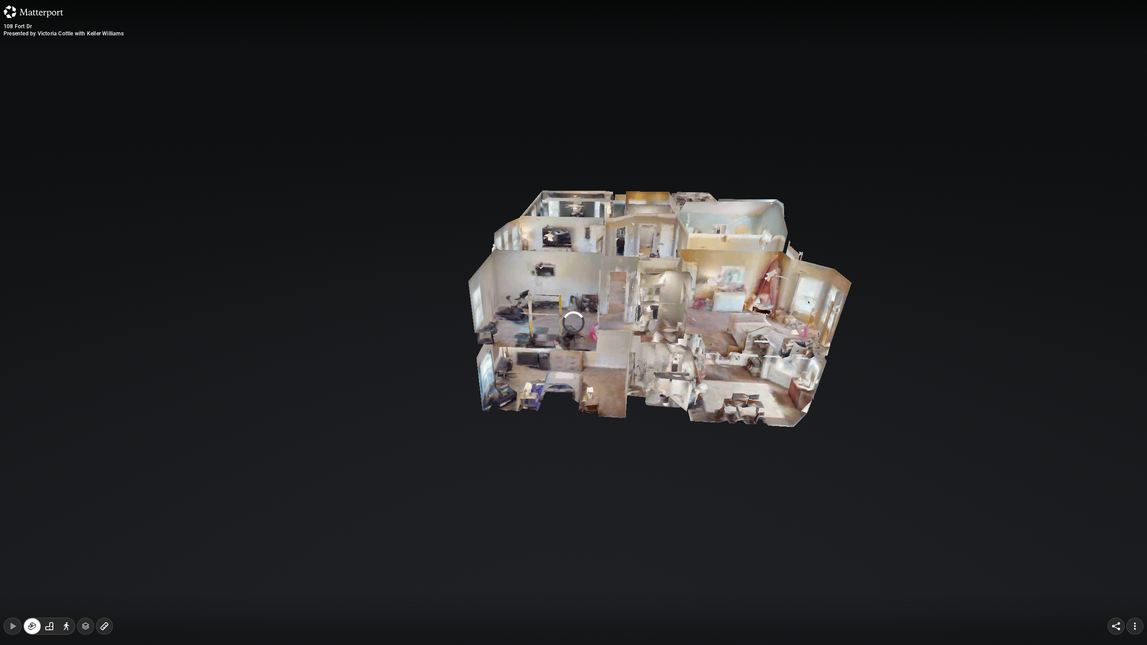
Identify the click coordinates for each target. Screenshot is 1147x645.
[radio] (32, 626)
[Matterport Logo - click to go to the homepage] (33, 12)
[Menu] (1134, 626)
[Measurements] (104, 626)
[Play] (12, 626)
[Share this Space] (1116, 626)
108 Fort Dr (18, 26)
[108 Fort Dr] (573, 322)
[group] (49, 626)
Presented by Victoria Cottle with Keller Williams (64, 33)
